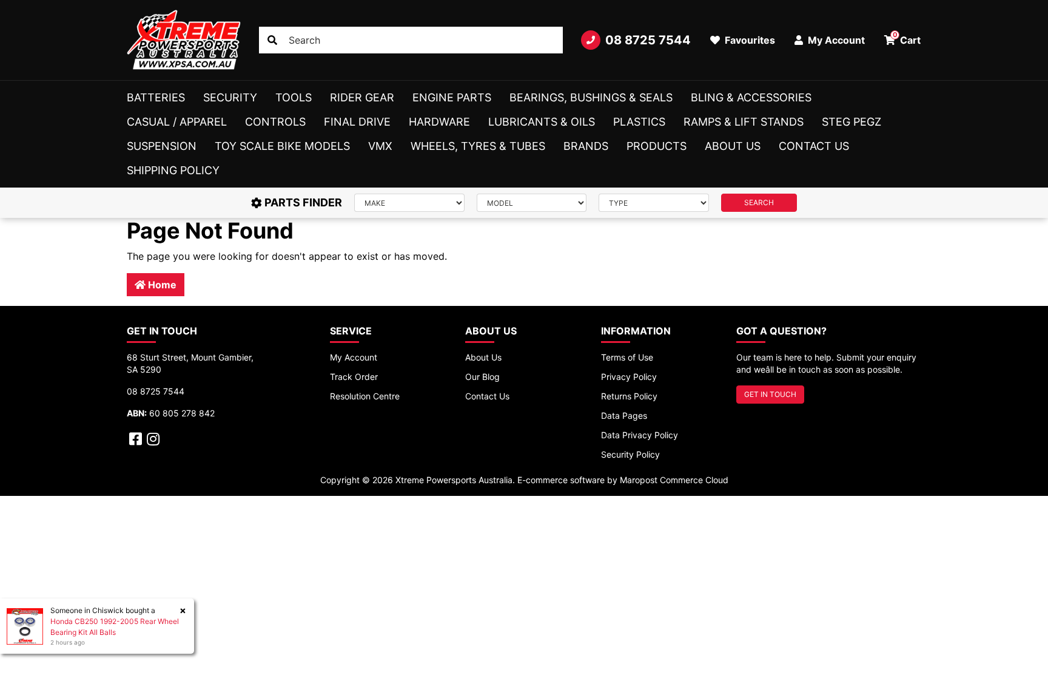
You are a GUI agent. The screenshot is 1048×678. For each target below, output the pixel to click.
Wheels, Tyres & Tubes (478, 146)
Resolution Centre (365, 396)
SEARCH (759, 202)
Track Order (354, 376)
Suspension (161, 146)
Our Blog (482, 376)
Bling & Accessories (751, 97)
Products (656, 146)
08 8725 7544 (648, 40)
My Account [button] (835, 40)
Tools (293, 97)
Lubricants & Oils (541, 121)
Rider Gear (362, 97)
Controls (275, 121)
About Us (733, 146)
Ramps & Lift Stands (744, 121)
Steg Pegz (851, 121)
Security (230, 97)
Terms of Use (627, 357)
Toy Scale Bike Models (282, 146)
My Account (353, 357)
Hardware (439, 121)
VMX (380, 146)
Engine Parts (451, 97)
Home (161, 285)
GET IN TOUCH (770, 394)
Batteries (156, 97)
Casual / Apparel (177, 121)
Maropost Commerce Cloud (674, 480)
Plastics (639, 121)
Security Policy (630, 454)
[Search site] (272, 40)
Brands (585, 146)
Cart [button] (907, 38)
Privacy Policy (629, 376)
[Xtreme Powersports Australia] (184, 40)
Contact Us (814, 146)
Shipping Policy (173, 170)
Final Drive (357, 121)
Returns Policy (629, 396)
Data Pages (624, 415)
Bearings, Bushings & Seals (591, 97)
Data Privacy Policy (639, 435)
